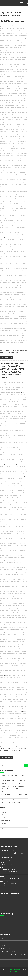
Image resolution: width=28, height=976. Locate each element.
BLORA (23, 392)
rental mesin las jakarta (5, 138)
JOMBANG (22, 476)
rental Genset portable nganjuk (17, 119)
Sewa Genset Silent (7, 939)
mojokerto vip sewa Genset (14, 98)
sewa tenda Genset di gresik (12, 311)
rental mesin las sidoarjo (15, 138)
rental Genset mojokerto (12, 112)
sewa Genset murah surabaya (16, 189)
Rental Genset (11, 28)
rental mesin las (22, 136)
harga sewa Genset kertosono (6, 54)
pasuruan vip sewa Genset (9, 100)
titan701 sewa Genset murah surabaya (15, 342)
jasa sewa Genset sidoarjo (10, 88)
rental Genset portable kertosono (17, 117)
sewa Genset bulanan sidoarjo (14, 158)
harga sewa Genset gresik (10, 52)
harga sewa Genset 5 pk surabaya (11, 428)
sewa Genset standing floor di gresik (20, 241)
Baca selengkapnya (7, 357)
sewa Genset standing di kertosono (7, 234)
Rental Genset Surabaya (12, 21)
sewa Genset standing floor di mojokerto (16, 246)
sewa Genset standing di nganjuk (11, 237)
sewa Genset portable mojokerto (17, 206)
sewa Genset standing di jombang (18, 232)
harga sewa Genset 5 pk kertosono (16, 421)
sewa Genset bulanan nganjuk (14, 155)
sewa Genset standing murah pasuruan (19, 277)
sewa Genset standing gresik (10, 265)
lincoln (1, 93)
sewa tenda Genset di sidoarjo (11, 318)
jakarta (18, 71)
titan (1, 342)
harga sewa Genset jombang (21, 52)
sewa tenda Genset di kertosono (11, 313)
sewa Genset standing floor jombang (7, 256)
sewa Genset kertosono (12, 170)
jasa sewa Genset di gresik (10, 459)
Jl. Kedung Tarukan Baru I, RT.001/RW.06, (12, 852)
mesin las (5, 93)
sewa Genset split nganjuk (10, 227)
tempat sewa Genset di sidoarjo (6, 340)
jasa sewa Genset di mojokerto (11, 76)
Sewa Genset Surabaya (17, 26)
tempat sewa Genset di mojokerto (17, 335)
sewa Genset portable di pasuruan (15, 198)
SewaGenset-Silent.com (8, 885)
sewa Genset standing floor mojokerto (12, 258)
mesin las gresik (11, 93)
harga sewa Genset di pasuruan (10, 435)
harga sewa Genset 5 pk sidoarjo (6, 40)
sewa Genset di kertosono (10, 162)
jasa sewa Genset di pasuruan (10, 78)
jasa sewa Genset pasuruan (12, 473)
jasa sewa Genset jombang (5, 83)
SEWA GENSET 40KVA (15, 533)
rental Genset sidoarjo (15, 124)
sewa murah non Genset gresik (20, 294)
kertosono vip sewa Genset (21, 90)
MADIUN (8, 481)
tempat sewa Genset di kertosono (15, 735)
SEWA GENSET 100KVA (20, 524)
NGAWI (18, 483)
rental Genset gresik (10, 110)
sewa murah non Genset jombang (7, 297)
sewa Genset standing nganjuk (14, 282)
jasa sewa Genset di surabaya (10, 81)
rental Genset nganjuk (22, 112)
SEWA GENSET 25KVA (13, 528)
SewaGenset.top (6, 887)
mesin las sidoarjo (13, 95)
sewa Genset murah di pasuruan (20, 177)
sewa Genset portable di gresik (20, 596)
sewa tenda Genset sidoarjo (10, 728)
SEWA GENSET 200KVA (16, 526)
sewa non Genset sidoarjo (5, 711)
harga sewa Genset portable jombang (17, 59)
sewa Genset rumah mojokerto (14, 215)
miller (7, 98)
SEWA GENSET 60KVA (5, 545)
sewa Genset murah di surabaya (19, 179)
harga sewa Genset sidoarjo (21, 69)
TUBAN (12, 742)
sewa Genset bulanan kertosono (14, 153)
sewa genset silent (7, 222)
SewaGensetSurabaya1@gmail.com (11, 878)
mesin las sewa (6, 95)
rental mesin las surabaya (8, 141)
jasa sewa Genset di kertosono (11, 461)
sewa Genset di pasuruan (16, 165)
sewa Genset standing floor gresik (18, 253)
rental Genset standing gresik (9, 126)
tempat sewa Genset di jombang (16, 333)
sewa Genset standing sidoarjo (15, 285)
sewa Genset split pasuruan (21, 227)
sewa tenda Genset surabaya (13, 328)
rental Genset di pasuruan (5, 107)
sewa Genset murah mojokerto (17, 184)
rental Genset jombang (18, 110)
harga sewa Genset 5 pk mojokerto (17, 35)
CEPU (8, 394)
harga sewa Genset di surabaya (10, 437)
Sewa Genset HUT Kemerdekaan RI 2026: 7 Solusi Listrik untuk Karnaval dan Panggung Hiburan (13, 788)
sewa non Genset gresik (13, 304)
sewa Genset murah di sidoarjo (6, 179)
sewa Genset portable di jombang (10, 194)
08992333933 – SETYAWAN (9, 869)
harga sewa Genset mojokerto (18, 54)
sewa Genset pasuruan (11, 191)
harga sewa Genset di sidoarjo (11, 50)
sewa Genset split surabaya (16, 229)
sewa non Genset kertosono (10, 306)
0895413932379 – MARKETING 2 (10, 873)
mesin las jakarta (18, 93)
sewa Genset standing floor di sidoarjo (12, 251)
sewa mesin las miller (21, 289)
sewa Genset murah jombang (17, 182)
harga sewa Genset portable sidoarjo (18, 66)
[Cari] (26, 765)
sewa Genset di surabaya (9, 167)
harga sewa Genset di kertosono (11, 45)
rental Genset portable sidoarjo (17, 122)
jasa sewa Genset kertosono (17, 83)
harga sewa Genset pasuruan (15, 57)
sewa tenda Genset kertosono (6, 323)
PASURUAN (22, 483)
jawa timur (2, 90)
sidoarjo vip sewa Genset (13, 730)
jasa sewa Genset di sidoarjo (10, 466)
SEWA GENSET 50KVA (22, 543)
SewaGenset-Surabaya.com (9, 883)
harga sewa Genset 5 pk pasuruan (18, 38)
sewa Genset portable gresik (6, 203)
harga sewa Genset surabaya (6, 71)
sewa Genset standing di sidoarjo (16, 239)
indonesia (14, 71)
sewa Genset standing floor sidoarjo (7, 263)
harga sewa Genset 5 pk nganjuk (18, 423)
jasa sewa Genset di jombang (10, 74)
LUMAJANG (2, 481)
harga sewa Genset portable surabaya (7, 69)
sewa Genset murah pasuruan (16, 186)
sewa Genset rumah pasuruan (13, 218)
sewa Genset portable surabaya (17, 210)
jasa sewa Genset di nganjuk (10, 464)
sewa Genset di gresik (12, 160)
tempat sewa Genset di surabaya (20, 340)
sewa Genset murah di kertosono (7, 174)
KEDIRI (12, 478)
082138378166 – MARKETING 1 (10, 871)
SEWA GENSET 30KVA (9, 531)
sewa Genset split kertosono (12, 225)
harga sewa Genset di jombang (9, 430)
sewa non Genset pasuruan (16, 309)
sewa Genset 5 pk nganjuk (22, 146)
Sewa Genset (17, 28)
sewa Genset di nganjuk (5, 165)
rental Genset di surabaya (20, 492)
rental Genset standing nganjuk (15, 131)
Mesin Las (14, 385)
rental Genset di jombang (12, 102)
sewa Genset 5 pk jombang (10, 143)
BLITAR (19, 392)
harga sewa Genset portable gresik (17, 445)
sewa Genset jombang (21, 572)
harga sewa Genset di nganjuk (11, 47)
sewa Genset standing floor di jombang (8, 244)
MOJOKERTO (17, 481)
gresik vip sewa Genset (17, 30)
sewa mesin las (21, 287)
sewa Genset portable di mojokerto (12, 196)
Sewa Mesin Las (7, 387)
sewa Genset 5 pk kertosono (21, 548)
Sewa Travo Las (6, 948)
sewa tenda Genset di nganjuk (11, 316)
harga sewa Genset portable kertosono (8, 62)
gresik (11, 30)
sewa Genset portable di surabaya (18, 201)
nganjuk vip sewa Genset (11, 483)
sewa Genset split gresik (17, 222)
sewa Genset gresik (18, 167)
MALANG (12, 481)
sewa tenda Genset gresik (10, 321)
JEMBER (17, 476)
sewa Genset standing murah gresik (12, 270)
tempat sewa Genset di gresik (13, 732)
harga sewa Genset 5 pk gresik (13, 418)
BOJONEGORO (3, 394)
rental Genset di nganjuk (21, 105)
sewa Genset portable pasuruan (17, 208)
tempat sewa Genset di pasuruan (20, 337)
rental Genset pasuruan (5, 114)
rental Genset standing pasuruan (17, 519)
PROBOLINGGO (15, 485)
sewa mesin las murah (4, 292)
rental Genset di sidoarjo (16, 107)
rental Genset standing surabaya (17, 521)
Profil (3, 817)
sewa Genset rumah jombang (15, 213)
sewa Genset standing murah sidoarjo (8, 280)
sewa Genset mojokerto (22, 170)
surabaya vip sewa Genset (17, 330)
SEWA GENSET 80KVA (15, 545)
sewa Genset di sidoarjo (19, 569)
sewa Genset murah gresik (5, 182)
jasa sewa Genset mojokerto (17, 471)
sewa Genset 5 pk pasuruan (6, 148)
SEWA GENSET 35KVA (5, 533)
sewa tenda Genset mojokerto (18, 323)
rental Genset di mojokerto (10, 105)
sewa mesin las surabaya (8, 294)
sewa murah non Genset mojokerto (12, 299)
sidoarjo (20, 328)
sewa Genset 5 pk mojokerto (10, 146)
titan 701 (5, 342)
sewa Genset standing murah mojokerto (13, 275)
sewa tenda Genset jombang (21, 321)
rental (16, 100)
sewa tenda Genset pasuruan (15, 325)
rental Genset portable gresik (16, 114)
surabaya (9, 330)
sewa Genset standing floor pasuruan (17, 261)
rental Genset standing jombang (13, 514)
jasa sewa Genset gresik (21, 81)
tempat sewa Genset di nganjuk (6, 337)
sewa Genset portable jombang (18, 203)
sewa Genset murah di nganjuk (6, 177)
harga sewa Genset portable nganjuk (12, 64)
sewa (15, 141)
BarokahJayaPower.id (14, 971)
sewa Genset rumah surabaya (13, 220)
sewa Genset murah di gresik (6, 172)
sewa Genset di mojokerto (20, 162)
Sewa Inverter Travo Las (8, 951)
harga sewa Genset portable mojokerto (12, 449)
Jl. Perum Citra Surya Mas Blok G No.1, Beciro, (14, 859)
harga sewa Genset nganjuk (18, 442)
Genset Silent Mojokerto (15, 394)
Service (4, 823)
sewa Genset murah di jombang (19, 172)
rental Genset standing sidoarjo (15, 134)
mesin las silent (21, 95)
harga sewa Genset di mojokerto (11, 433)
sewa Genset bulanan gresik (15, 150)
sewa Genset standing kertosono (11, 268)
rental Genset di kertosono (19, 488)
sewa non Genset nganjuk (5, 309)
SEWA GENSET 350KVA (20, 531)
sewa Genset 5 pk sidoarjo (17, 148)
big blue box (6, 30)
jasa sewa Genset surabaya (21, 88)
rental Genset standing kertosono (11, 129)
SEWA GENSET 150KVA (5, 526)
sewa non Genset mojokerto (21, 306)
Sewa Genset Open (7, 942)
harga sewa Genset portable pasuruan (18, 452)
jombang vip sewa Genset (10, 90)
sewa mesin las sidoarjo (15, 292)
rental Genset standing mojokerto (15, 516)
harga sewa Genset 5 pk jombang (15, 33)
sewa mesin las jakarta (12, 289)
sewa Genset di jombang (19, 564)
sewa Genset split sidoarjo (5, 229)
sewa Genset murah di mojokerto (20, 174)
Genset (9, 385)
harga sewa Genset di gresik (10, 42)
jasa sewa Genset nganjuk (13, 86)
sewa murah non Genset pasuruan (14, 301)
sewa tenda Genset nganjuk (10, 725)
